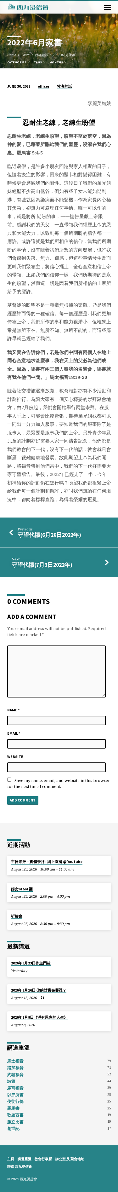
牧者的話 (41, 55)
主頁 (10, 1159)
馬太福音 (15, 1060)
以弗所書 (15, 1094)
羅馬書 (13, 1108)
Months (56, 62)
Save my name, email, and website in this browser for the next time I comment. (58, 783)
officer (43, 86)
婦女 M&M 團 (22, 889)
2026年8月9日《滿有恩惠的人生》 (39, 1017)
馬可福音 (15, 1088)
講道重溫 (24, 1159)
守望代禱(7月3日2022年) (42, 564)
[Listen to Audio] (42, 997)
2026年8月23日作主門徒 (31, 963)
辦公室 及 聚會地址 (69, 1159)
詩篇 (11, 1081)
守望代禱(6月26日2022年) (49, 534)
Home (11, 55)
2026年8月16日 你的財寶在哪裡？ (38, 990)
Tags (38, 62)
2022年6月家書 (64, 55)
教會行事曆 (43, 1159)
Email (13, 733)
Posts (25, 55)
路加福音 (15, 1067)
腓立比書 (15, 1121)
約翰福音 (15, 1074)
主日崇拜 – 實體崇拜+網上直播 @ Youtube (46, 861)
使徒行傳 (15, 1101)
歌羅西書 (15, 1114)
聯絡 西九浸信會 (19, 1166)
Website (15, 756)
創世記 (13, 1128)
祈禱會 (16, 916)
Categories (17, 62)
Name (13, 710)
